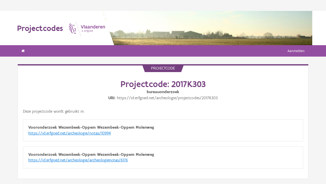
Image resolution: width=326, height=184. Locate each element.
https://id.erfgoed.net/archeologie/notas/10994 (69, 133)
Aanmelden (296, 51)
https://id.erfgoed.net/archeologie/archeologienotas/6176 (78, 160)
